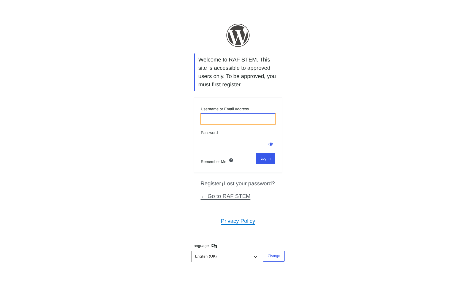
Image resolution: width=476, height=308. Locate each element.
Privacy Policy (238, 221)
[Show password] (269, 142)
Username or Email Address (225, 109)
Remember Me (213, 161)
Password (209, 132)
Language (200, 245)
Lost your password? (249, 184)
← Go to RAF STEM (225, 196)
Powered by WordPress (238, 35)
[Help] (231, 160)
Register (211, 184)
